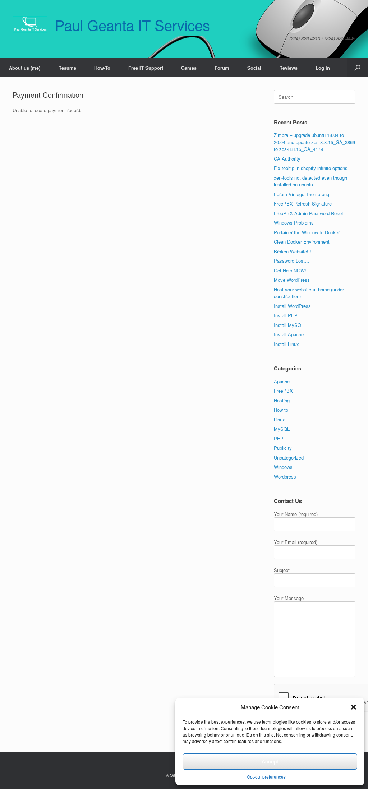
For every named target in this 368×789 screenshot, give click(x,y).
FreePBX (283, 390)
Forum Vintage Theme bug (301, 194)
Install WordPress (292, 306)
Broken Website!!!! (293, 251)
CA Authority (287, 158)
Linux (279, 419)
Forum (222, 67)
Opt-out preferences (266, 777)
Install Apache (289, 334)
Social (254, 67)
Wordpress (285, 476)
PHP (279, 438)
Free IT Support (145, 67)
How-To (102, 67)
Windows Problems (294, 222)
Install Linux (286, 344)
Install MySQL (289, 325)
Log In (323, 67)
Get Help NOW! (290, 270)
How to (281, 409)
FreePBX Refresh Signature (303, 203)
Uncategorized (289, 457)
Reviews (288, 67)
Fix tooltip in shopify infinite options (311, 168)
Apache (282, 381)
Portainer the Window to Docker (307, 232)
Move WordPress (292, 279)
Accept (270, 761)
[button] (353, 707)
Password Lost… (291, 260)
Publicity (283, 447)
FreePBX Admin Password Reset (308, 213)
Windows (283, 466)
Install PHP (286, 315)
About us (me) (24, 67)
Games (189, 67)
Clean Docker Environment (302, 241)
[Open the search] (357, 67)
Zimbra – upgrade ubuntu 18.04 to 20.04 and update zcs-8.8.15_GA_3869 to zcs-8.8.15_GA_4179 (314, 142)
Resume (67, 67)
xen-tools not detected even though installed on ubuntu (310, 181)
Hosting (282, 400)
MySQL (282, 428)
